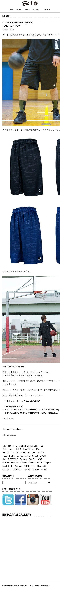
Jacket (32, 463)
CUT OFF (6, 469)
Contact (47, 9)
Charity (36, 469)
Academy (36, 9)
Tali (12, 452)
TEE (42, 446)
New (11, 419)
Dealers (23, 459)
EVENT (43, 456)
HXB (30, 3)
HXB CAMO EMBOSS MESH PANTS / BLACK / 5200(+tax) (32, 410)
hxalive (5, 463)
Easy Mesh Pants (19, 463)
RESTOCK (13, 459)
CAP (40, 459)
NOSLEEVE (29, 466)
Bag (4, 459)
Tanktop (26, 469)
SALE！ (32, 459)
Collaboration (8, 449)
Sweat (35, 456)
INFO (18, 449)
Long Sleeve (28, 449)
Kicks (43, 469)
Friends (5, 452)
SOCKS (40, 452)
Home (11, 9)
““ (31, 401)
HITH (39, 463)
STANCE (17, 469)
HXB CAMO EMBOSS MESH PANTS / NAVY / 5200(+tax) (31, 413)
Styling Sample (23, 456)
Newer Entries (10, 435)
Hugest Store (19, 9)
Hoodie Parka (8, 456)
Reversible (21, 452)
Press (39, 449)
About (27, 9)
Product (31, 452)
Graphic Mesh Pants (28, 446)
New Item (6, 446)
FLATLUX (41, 466)
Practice (18, 466)
